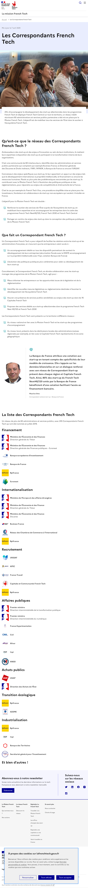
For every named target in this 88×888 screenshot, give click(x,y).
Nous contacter (50, 808)
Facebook (78, 787)
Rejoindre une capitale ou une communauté (36, 832)
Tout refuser (46, 877)
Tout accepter (65, 877)
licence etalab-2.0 (46, 885)
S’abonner (8, 790)
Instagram (84, 787)
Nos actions (6, 818)
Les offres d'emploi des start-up (37, 823)
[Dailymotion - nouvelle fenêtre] (66, 793)
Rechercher (80, 2)
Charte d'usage (50, 813)
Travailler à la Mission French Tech (35, 813)
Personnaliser (28, 877)
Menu (84, 2)
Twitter (66, 787)
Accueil (4, 20)
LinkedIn (72, 787)
